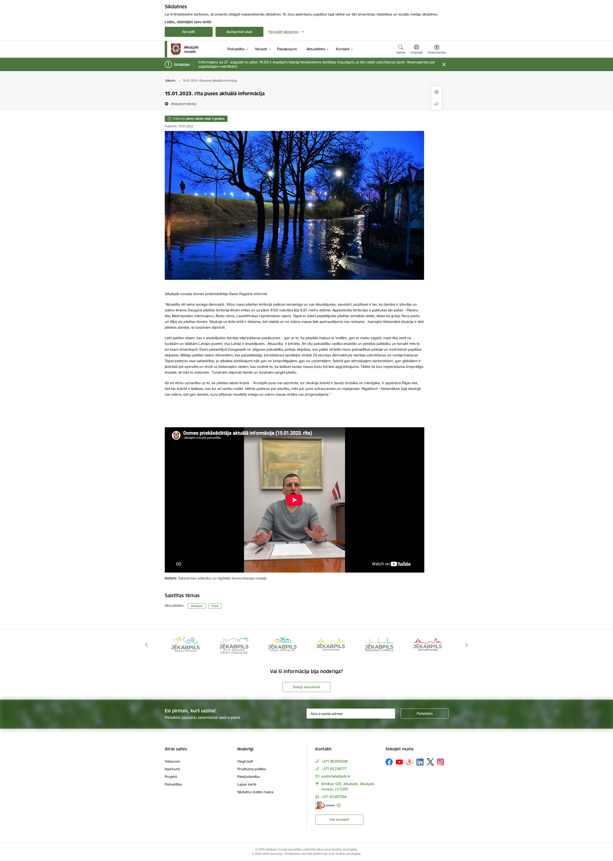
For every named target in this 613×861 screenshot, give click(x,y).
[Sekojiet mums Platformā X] (430, 761)
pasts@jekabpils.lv (335, 776)
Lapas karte (246, 784)
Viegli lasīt (245, 761)
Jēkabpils (197, 606)
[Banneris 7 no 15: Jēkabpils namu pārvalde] (233, 644)
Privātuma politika (251, 769)
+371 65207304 (333, 796)
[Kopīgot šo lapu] (436, 104)
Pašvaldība (173, 784)
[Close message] (443, 64)
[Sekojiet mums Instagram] (440, 762)
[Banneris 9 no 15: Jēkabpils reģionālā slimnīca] (330, 644)
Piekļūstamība (248, 776)
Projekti (171, 776)
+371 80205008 (334, 761)
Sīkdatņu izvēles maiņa (255, 792)
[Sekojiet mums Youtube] (399, 762)
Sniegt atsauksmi (306, 687)
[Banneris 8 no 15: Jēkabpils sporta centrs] (282, 644)
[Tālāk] (466, 645)
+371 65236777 (334, 768)
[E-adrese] (325, 805)
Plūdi (215, 606)
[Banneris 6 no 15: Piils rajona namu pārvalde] (185, 644)
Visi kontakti (339, 819)
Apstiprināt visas (239, 31)
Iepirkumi (172, 769)
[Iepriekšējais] (146, 645)
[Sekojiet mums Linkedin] (420, 762)
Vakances (172, 761)
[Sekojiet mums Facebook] (389, 761)
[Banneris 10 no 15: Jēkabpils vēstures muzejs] (379, 644)
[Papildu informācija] (339, 805)
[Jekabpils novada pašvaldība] (185, 49)
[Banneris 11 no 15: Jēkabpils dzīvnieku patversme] (427, 644)
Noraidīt (188, 31)
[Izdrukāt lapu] (436, 92)
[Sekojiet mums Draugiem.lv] (409, 762)
